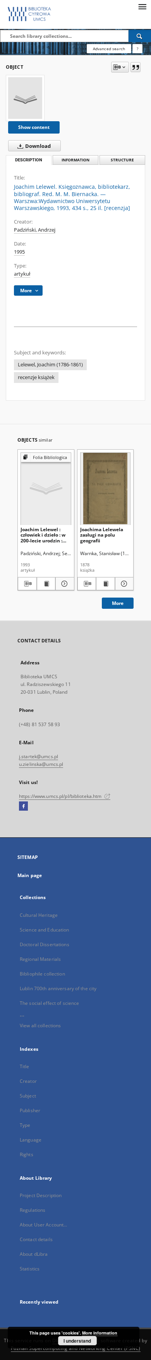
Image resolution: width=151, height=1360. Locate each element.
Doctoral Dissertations (44, 944)
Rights (26, 1154)
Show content (34, 127)
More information (99, 1333)
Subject (28, 1095)
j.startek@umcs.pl (38, 756)
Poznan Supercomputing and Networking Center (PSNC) (76, 1348)
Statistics (29, 1268)
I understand (77, 1340)
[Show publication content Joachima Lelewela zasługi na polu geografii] (105, 584)
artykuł (22, 274)
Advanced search (109, 48)
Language (30, 1139)
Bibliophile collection (42, 973)
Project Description (41, 1195)
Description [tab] (28, 160)
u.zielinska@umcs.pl (41, 764)
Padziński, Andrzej (34, 230)
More (118, 603)
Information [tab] (75, 160)
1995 (19, 252)
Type (25, 1125)
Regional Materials (40, 959)
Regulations (32, 1210)
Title (24, 1066)
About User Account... (43, 1224)
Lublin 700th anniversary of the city (58, 988)
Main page (29, 875)
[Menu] (142, 6)
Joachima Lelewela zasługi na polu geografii (101, 535)
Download (37, 146)
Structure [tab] (122, 160)
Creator (28, 1081)
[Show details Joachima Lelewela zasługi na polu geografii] (123, 584)
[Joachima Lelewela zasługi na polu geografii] (105, 488)
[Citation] (135, 67)
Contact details (36, 1239)
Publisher (30, 1110)
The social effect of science (49, 1003)
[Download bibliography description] (27, 584)
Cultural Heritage (39, 915)
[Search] (140, 36)
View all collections (40, 1025)
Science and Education (44, 929)
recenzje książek (36, 377)
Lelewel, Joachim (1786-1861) (50, 364)
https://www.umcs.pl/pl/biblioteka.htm (61, 796)
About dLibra (34, 1254)
